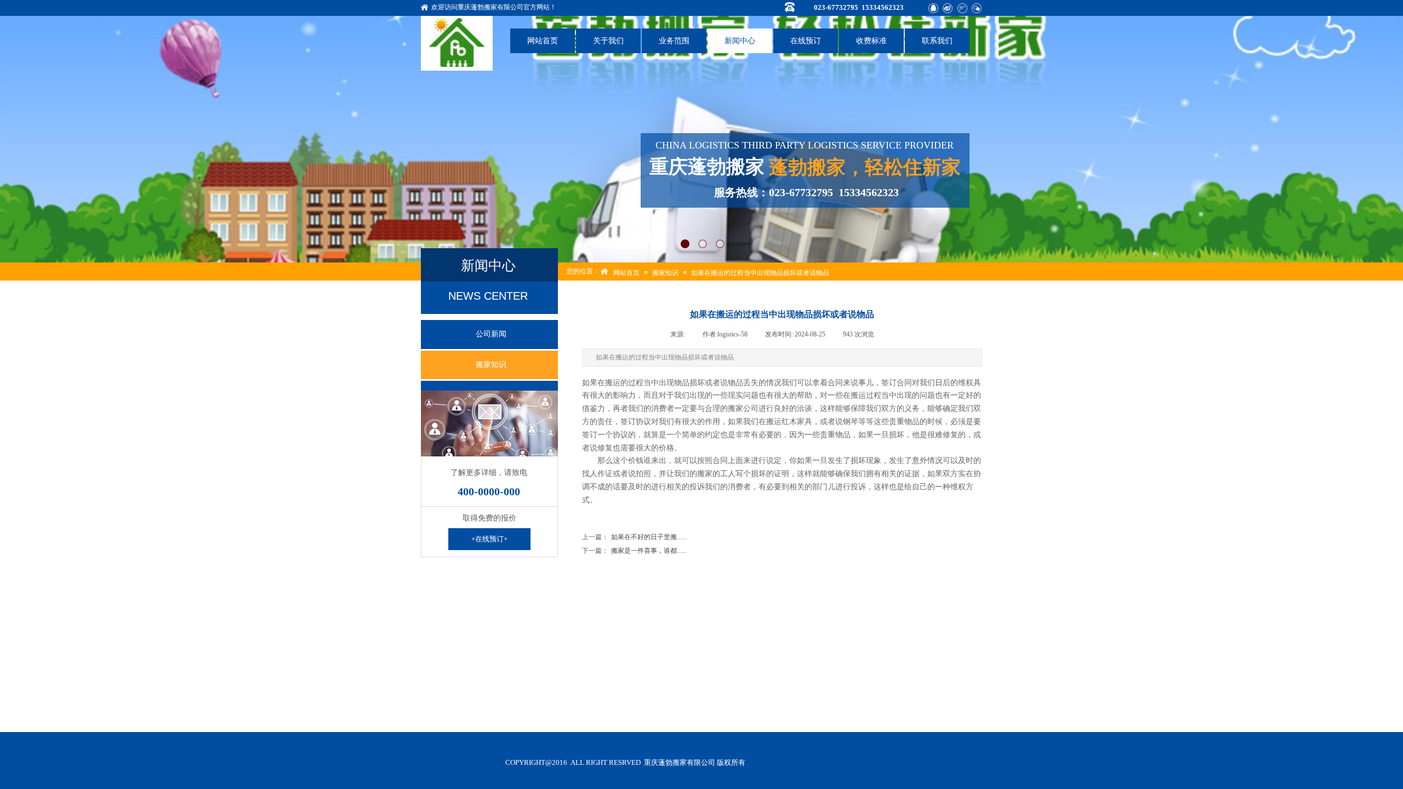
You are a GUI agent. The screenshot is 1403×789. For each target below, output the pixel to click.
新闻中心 (740, 41)
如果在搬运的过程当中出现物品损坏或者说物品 (760, 273)
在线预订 (805, 41)
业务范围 (674, 41)
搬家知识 (665, 273)
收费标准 (871, 41)
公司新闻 (491, 334)
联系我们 (937, 41)
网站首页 (542, 41)
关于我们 (608, 41)
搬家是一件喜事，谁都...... (634, 550)
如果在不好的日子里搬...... (634, 537)
